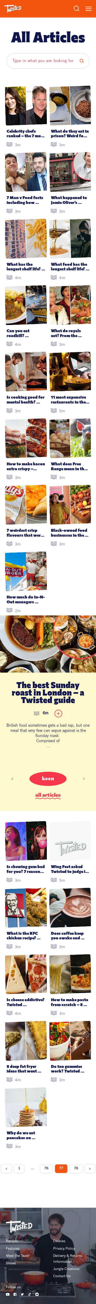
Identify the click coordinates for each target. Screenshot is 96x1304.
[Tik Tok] (29, 1294)
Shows (11, 1263)
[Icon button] (58, 713)
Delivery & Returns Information (68, 1258)
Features (12, 1248)
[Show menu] (89, 9)
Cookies (59, 1241)
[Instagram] (37, 1294)
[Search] (76, 8)
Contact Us (62, 1276)
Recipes (12, 1241)
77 (61, 1168)
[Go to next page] (89, 1168)
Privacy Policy (64, 1248)
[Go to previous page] (6, 1168)
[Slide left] (12, 779)
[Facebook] (15, 1294)
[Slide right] (83, 779)
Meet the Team (17, 1255)
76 (46, 1168)
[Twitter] (22, 1294)
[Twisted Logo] (13, 9)
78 (76, 1168)
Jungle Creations (66, 1268)
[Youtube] (8, 1294)
